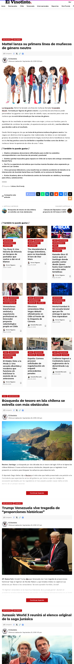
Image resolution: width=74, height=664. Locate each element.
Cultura (13, 186)
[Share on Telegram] (65, 194)
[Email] (70, 198)
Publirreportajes (59, 248)
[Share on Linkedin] (47, 194)
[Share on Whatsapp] (43, 194)
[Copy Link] (19, 53)
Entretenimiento (9, 243)
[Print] (22, 53)
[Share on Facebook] (13, 53)
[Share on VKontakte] (61, 194)
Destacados (7, 39)
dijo (27, 579)
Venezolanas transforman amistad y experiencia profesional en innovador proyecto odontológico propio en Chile (10, 316)
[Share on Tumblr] (52, 194)
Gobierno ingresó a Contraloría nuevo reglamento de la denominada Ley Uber (61, 363)
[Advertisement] (37, 22)
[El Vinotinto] (18, 2)
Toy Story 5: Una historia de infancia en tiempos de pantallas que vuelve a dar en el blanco (12, 255)
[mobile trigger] (3, 2)
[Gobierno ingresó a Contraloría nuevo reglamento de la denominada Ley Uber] (61, 344)
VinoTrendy (17, 39)
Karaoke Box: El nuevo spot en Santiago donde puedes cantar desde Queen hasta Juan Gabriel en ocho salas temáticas (61, 263)
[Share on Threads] (70, 194)
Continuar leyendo (37, 493)
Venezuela (41, 303)
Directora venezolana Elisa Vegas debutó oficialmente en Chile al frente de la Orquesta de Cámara (36, 314)
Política (40, 355)
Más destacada (13, 396)
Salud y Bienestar (9, 303)
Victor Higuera (10, 265)
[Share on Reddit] (56, 194)
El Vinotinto (12, 59)
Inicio (55, 245)
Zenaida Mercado (36, 325)
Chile (30, 240)
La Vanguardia (7, 108)
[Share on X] (16, 53)
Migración (32, 303)
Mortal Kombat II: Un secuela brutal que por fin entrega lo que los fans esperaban (61, 311)
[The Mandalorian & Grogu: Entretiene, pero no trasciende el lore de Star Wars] (37, 232)
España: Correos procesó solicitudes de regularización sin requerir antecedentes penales (36, 366)
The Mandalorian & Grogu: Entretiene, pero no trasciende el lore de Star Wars (37, 254)
